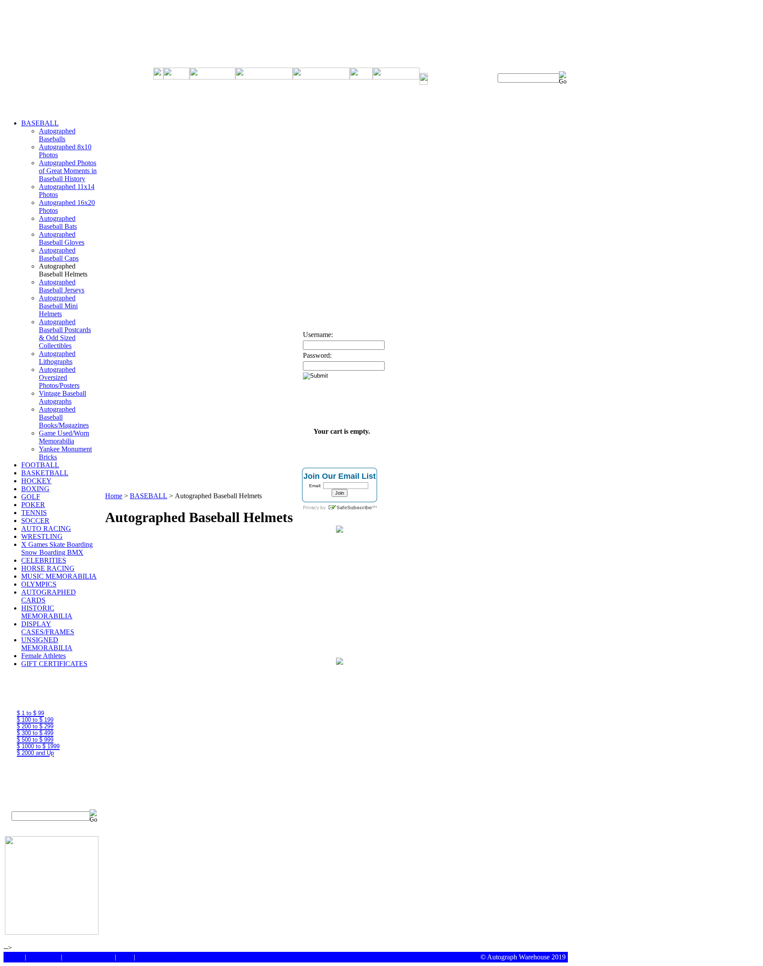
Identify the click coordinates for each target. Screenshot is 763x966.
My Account (154, 957)
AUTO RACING (46, 528)
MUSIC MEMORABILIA (59, 576)
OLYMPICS (39, 584)
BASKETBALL (44, 473)
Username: (318, 334)
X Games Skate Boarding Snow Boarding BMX (57, 548)
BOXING (35, 488)
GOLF (30, 496)
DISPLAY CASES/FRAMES (47, 628)
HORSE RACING (48, 568)
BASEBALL (40, 123)
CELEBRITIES (43, 560)
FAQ (125, 957)
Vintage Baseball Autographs (62, 397)
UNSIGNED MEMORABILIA (46, 644)
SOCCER (35, 520)
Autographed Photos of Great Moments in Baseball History (68, 170)
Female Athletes (43, 655)
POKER (33, 504)
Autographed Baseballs (57, 135)
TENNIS (34, 512)
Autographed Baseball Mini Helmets (58, 306)
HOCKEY (36, 481)
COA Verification (88, 957)
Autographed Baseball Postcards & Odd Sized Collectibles (65, 333)
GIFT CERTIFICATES (54, 663)
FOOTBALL (40, 465)
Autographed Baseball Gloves (61, 238)
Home (113, 496)
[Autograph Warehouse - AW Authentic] (339, 530)
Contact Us (43, 957)
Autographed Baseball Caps (59, 254)
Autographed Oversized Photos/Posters (59, 377)
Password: (317, 355)
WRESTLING (42, 536)
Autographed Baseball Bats (58, 222)
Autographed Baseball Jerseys (61, 286)
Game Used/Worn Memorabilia (64, 437)
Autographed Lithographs (57, 357)
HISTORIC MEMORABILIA (46, 612)
